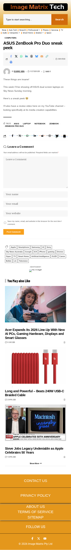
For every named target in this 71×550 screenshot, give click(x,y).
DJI (35, 252)
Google (28, 252)
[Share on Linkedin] (26, 56)
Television (23, 261)
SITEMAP (36, 517)
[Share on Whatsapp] (21, 56)
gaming (51, 252)
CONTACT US (35, 481)
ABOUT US (35, 507)
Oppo (8, 256)
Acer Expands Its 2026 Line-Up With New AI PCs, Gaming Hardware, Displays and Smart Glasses (35, 334)
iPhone (42, 252)
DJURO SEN (19, 71)
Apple (13, 247)
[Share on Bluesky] (36, 56)
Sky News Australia (14, 252)
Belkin (8, 261)
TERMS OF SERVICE (35, 512)
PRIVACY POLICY (35, 496)
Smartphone (23, 247)
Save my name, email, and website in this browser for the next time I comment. (34, 222)
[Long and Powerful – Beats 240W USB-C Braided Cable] (35, 365)
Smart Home (23, 256)
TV (14, 256)
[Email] (41, 56)
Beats (17, 387)
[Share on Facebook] (11, 56)
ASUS (16, 123)
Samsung (36, 247)
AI (43, 247)
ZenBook (54, 123)
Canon (62, 256)
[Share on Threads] (31, 56)
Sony (49, 247)
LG (15, 261)
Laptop (27, 123)
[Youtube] (44, 538)
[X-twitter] (38, 538)
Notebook (40, 123)
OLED (54, 256)
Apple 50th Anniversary (26, 444)
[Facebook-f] (32, 538)
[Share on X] (16, 56)
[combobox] (27, 19)
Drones (60, 252)
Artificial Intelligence (40, 256)
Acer (7, 325)
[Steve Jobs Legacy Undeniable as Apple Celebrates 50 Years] (35, 423)
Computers (11, 38)
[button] (47, 56)
